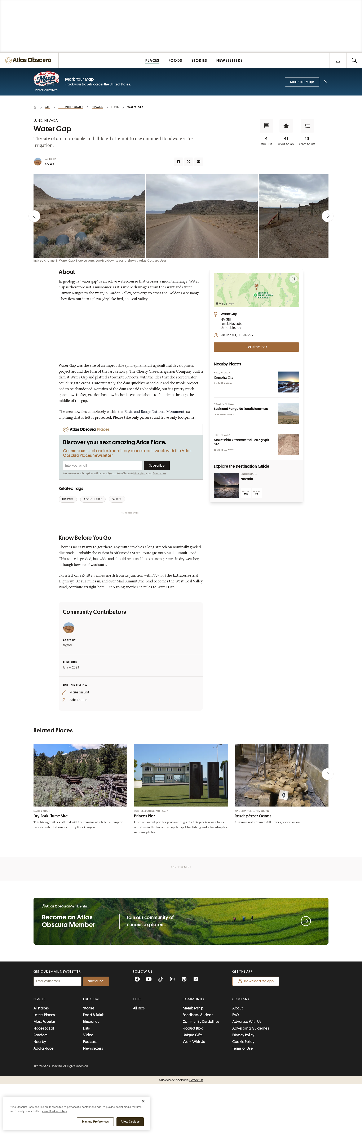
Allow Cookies (130, 1121)
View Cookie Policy (54, 1111)
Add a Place (44, 1048)
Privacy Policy (140, 473)
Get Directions (256, 347)
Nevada (247, 479)
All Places (41, 1008)
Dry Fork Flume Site (51, 816)
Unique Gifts (192, 1035)
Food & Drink (93, 1015)
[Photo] (288, 382)
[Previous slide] (34, 216)
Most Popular (44, 1021)
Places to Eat (44, 1028)
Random (41, 1035)
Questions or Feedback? (181, 1080)
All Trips (139, 1008)
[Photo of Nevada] (226, 485)
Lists (86, 1028)
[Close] (143, 1101)
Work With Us (194, 1041)
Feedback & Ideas (198, 1015)
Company (241, 999)
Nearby (40, 1041)
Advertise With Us (246, 1021)
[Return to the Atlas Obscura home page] (29, 60)
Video (88, 1035)
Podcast (90, 1041)
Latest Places (44, 1015)
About (237, 1008)
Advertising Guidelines (250, 1028)
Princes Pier (144, 816)
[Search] (354, 60)
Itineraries (91, 1021)
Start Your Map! (302, 82)
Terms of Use (159, 473)
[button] (266, 126)
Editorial (91, 999)
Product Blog (193, 1028)
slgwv (49, 163)
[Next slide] (328, 216)
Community (194, 999)
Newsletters (93, 1048)
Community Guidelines (201, 1021)
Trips (137, 999)
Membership (193, 1008)
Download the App (259, 981)
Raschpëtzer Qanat (253, 816)
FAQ (235, 1015)
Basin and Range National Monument (154, 412)
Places (40, 999)
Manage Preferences (95, 1121)
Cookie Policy (243, 1041)
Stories (88, 1008)
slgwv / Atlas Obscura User (147, 260)
